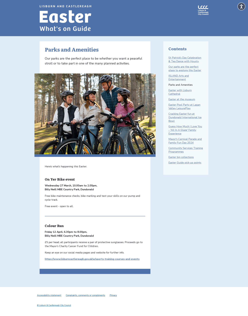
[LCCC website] (203, 18)
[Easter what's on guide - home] (65, 18)
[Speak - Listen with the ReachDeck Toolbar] (241, 6)
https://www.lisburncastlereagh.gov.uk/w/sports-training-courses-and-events (92, 259)
